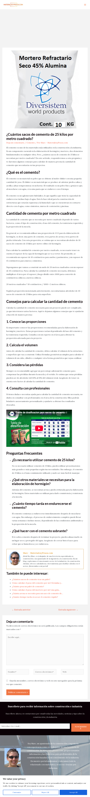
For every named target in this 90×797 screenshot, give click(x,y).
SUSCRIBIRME (80, 727)
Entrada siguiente (68, 609)
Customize (17, 792)
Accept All (73, 792)
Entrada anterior (21, 609)
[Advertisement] (45, 27)
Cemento (30, 142)
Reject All (45, 792)
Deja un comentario (15, 142)
